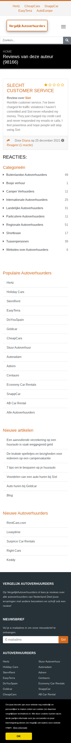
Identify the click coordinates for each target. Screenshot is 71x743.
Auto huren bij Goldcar (22, 486)
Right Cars (14, 550)
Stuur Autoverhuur (19, 347)
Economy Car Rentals (21, 384)
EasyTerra (25, 10)
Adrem (11, 366)
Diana (26, 140)
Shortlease (13, 233)
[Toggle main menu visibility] (63, 26)
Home (7, 51)
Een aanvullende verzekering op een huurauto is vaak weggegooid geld (31, 442)
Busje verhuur (15, 183)
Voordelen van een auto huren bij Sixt (32, 476)
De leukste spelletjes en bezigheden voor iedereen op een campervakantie (34, 456)
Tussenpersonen (17, 241)
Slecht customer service (30, 88)
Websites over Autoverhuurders (26, 249)
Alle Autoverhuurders (21, 412)
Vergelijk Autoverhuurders (27, 26)
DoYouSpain (15, 319)
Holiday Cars (15, 292)
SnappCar (51, 6)
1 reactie (26, 145)
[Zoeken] (67, 40)
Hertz (16, 6)
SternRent (13, 301)
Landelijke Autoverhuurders (24, 208)
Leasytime (13, 532)
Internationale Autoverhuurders (26, 199)
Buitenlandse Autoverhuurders (26, 174)
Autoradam (14, 356)
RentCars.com (16, 522)
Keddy (11, 560)
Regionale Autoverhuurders (24, 224)
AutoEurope (45, 10)
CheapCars (32, 6)
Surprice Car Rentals (21, 541)
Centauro (13, 375)
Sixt (28, 98)
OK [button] (19, 736)
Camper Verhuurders (19, 191)
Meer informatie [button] (20, 728)
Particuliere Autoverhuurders (24, 216)
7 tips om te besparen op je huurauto (31, 467)
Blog (10, 495)
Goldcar (12, 329)
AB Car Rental (16, 403)
